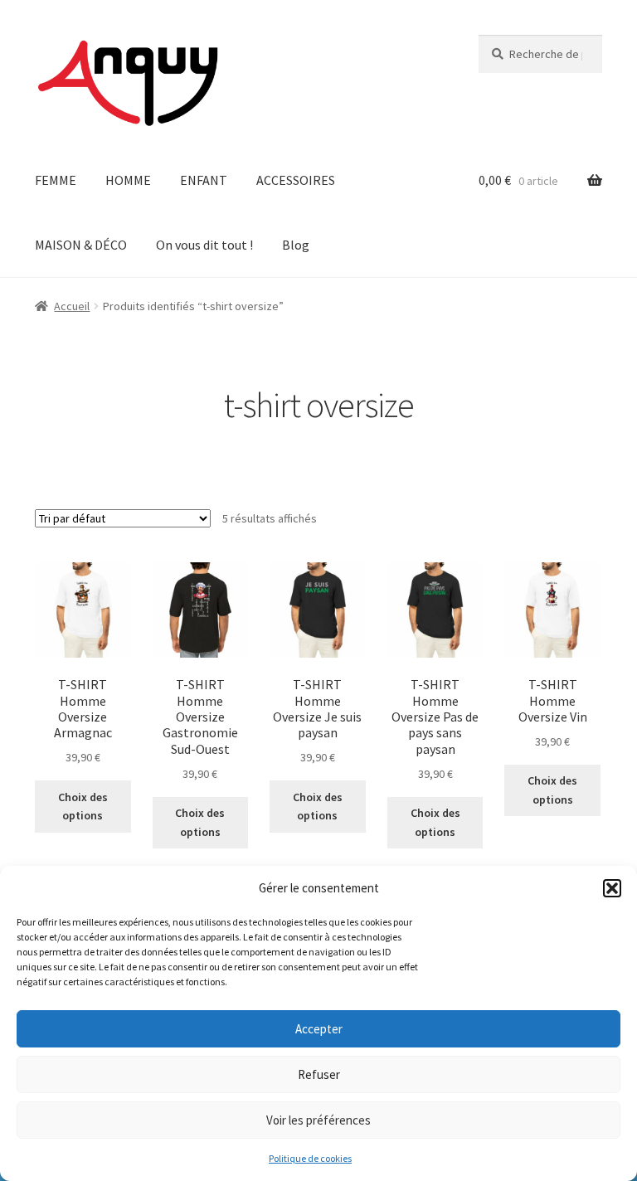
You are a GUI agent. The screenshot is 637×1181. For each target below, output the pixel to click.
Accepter (319, 1029)
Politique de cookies (310, 1158)
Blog (295, 244)
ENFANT (203, 180)
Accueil (72, 306)
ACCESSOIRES (295, 180)
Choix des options (83, 807)
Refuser (319, 1074)
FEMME (55, 180)
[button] (612, 888)
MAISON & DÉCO (81, 244)
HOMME (128, 180)
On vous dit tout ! (204, 244)
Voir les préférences (318, 1120)
